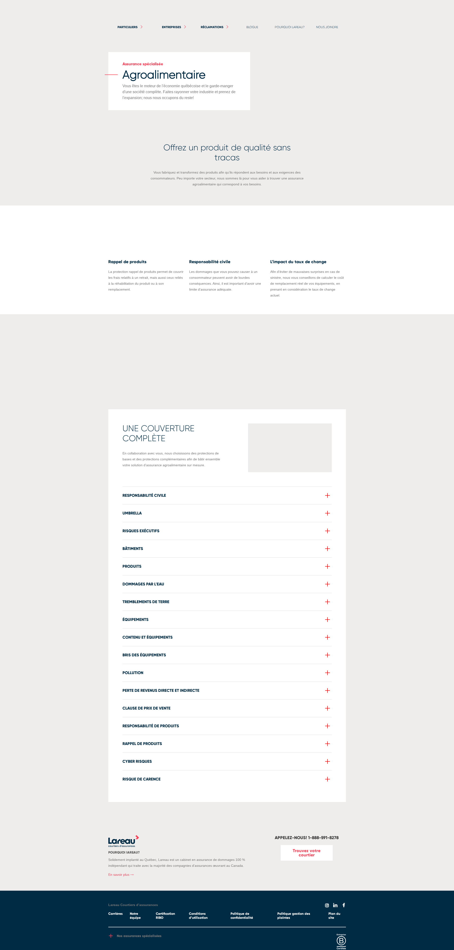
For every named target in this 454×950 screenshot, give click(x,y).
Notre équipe (135, 916)
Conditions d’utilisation (198, 916)
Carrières (115, 914)
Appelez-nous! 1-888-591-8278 (307, 837)
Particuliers (128, 27)
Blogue (252, 27)
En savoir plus (119, 874)
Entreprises (171, 27)
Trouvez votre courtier (306, 853)
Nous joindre (327, 27)
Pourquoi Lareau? (290, 27)
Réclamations (212, 27)
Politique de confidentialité (242, 916)
